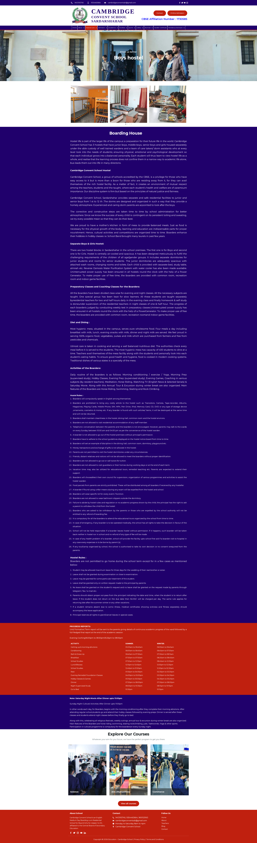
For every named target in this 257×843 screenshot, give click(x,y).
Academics (112, 27)
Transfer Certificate (160, 27)
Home (75, 27)
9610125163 (143, 817)
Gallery (139, 27)
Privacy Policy (139, 839)
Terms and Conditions (155, 839)
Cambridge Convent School (127, 827)
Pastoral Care (90, 27)
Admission (101, 27)
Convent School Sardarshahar (113, 16)
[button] (128, 803)
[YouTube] (185, 3)
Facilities (122, 27)
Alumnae (148, 27)
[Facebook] (180, 3)
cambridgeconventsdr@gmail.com (122, 3)
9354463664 (96, 3)
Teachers (165, 823)
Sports (131, 27)
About (80, 27)
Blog (163, 826)
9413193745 (79, 3)
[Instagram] (187, 3)
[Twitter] (182, 3)
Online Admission (177, 13)
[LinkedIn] (85, 833)
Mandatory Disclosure (175, 27)
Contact (160, 13)
